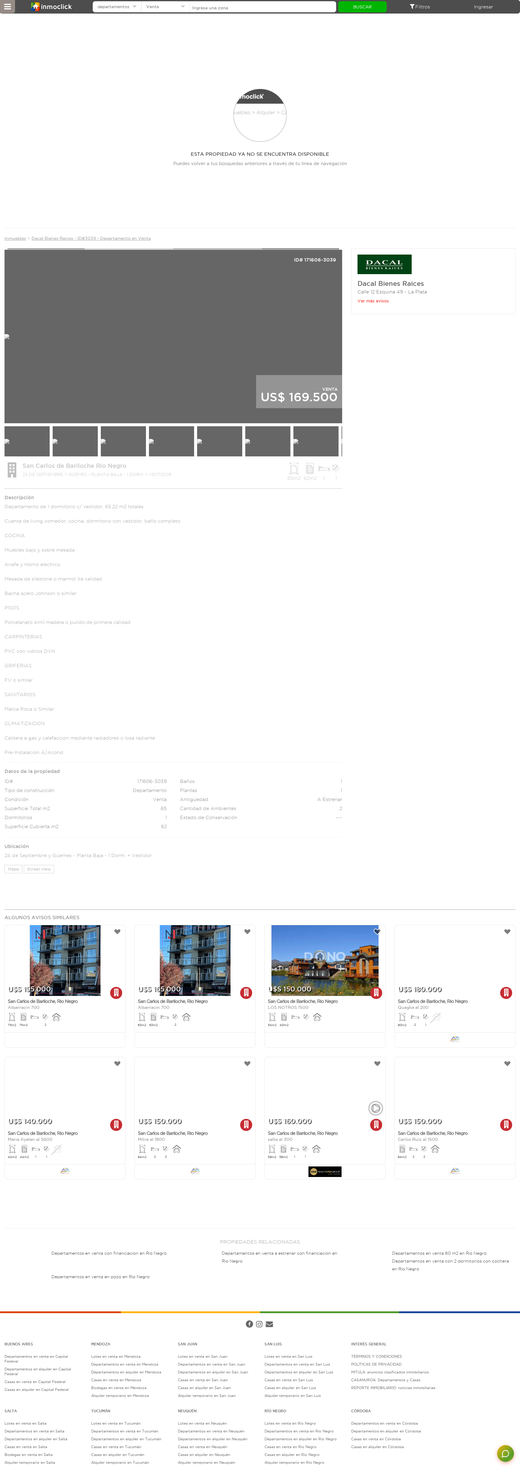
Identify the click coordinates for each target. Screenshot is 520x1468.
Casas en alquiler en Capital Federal (37, 1389)
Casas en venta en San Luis (289, 1380)
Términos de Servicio (148, 1318)
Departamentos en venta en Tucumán (124, 1431)
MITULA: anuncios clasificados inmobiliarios (390, 1372)
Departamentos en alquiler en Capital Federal (38, 1371)
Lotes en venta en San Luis (288, 1356)
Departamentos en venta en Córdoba (384, 1423)
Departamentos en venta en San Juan (211, 1364)
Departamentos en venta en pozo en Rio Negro (100, 1277)
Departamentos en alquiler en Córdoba (386, 1431)
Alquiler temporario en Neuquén (206, 1462)
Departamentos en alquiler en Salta (36, 1439)
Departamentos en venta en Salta (34, 1431)
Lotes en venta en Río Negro (290, 1423)
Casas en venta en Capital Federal (35, 1382)
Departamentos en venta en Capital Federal (36, 1358)
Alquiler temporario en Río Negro (294, 1462)
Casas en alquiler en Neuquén (204, 1455)
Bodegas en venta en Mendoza (119, 1388)
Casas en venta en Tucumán (116, 1447)
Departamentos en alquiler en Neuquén (212, 1439)
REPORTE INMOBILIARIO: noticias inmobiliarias (393, 1388)
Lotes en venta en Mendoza (116, 1356)
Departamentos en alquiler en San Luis (299, 1372)
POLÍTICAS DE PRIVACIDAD (376, 1364)
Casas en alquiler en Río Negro (292, 1455)
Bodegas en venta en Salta (29, 1455)
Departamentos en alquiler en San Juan (213, 1372)
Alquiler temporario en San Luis (293, 1396)
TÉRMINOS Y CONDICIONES (376, 1356)
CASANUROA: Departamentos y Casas (385, 1380)
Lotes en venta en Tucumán (116, 1423)
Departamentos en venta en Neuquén (211, 1431)
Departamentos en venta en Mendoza (124, 1364)
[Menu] (7, 6)
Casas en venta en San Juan (203, 1380)
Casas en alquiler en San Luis (290, 1388)
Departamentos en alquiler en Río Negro (301, 1439)
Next (353, 334)
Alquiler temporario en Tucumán (120, 1462)
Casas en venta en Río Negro (291, 1447)
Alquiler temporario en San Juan (207, 1396)
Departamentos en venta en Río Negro (299, 1431)
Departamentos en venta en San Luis (297, 1364)
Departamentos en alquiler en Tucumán (126, 1439)
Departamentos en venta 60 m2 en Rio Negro (439, 1253)
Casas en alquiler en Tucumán (117, 1455)
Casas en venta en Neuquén (202, 1447)
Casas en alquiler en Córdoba (377, 1447)
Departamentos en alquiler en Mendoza (126, 1372)
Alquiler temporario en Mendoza (120, 1396)
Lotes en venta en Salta (26, 1423)
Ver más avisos (373, 301)
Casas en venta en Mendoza (116, 1380)
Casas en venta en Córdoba (376, 1439)
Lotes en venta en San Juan (202, 1356)
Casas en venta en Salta (26, 1447)
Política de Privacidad (106, 1318)
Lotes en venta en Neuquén (202, 1423)
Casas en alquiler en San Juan (204, 1388)
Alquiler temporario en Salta (30, 1462)
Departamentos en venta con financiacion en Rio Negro (109, 1253)
